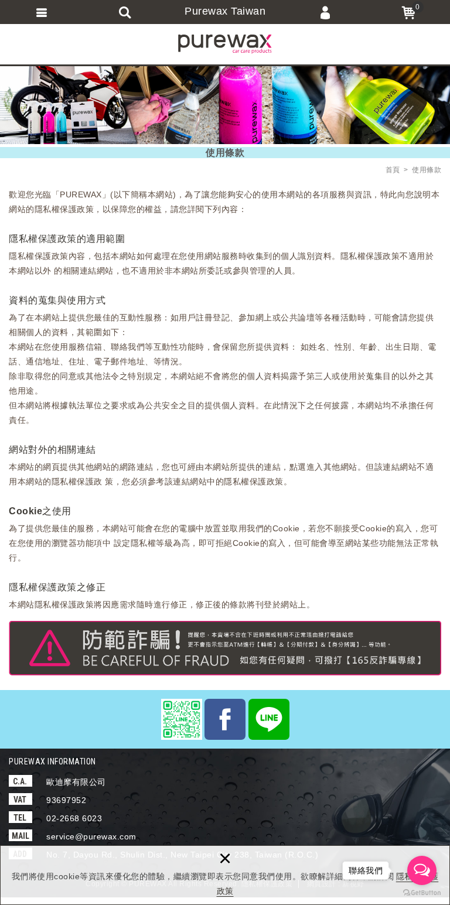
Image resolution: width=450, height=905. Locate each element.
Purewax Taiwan (225, 11)
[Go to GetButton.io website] (422, 893)
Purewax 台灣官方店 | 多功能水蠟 (225, 43)
